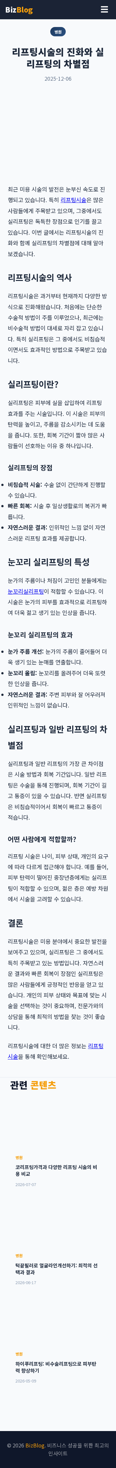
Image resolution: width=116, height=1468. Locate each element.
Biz (19, 9)
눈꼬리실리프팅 (26, 591)
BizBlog (34, 1445)
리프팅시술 (73, 200)
